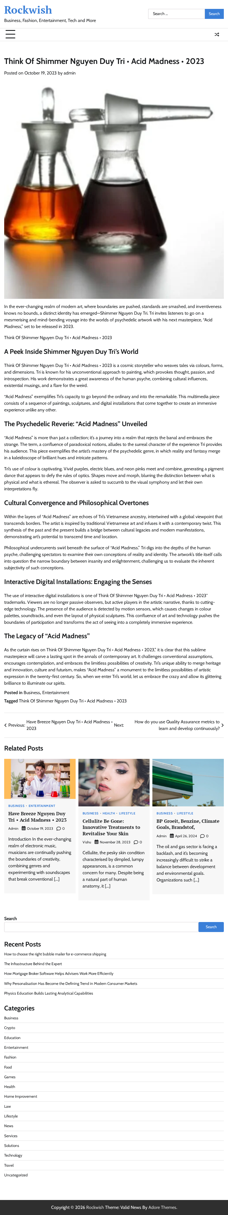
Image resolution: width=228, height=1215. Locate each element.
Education (12, 1037)
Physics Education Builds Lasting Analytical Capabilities (48, 993)
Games (10, 1077)
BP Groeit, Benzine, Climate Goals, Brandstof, (188, 824)
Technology (13, 1155)
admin (70, 73)
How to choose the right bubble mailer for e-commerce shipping (55, 954)
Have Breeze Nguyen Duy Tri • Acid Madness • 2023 (37, 816)
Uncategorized (16, 1175)
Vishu (87, 842)
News (8, 1126)
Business (32, 692)
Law (7, 1106)
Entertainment (55, 692)
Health (109, 813)
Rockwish (28, 10)
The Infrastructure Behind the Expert (33, 963)
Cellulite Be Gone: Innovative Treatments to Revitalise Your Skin (111, 827)
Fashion (10, 1057)
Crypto (9, 1027)
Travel (9, 1165)
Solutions (11, 1145)
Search (10, 918)
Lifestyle (127, 813)
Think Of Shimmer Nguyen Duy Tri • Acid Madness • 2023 (73, 701)
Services (11, 1136)
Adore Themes (162, 1207)
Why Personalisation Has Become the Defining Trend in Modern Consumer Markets (70, 983)
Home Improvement (20, 1096)
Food (8, 1067)
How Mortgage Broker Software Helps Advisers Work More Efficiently (58, 973)
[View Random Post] (217, 34)
